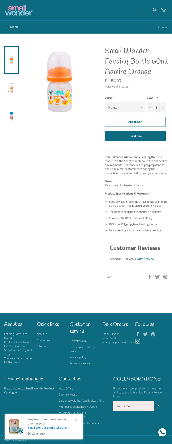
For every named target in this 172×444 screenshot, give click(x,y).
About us (42, 334)
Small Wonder (19, 440)
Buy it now (135, 136)
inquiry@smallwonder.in (121, 342)
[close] (76, 420)
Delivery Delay (78, 340)
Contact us (43, 340)
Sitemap (42, 346)
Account (163, 27)
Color (108, 98)
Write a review (145, 258)
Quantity (152, 98)
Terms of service (80, 363)
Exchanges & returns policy (83, 349)
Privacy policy (78, 357)
